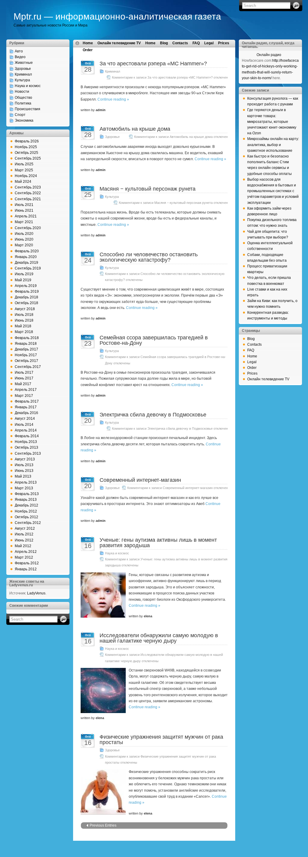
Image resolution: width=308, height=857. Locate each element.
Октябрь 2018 (26, 303)
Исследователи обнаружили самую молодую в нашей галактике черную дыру (159, 638)
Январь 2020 (26, 257)
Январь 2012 (26, 569)
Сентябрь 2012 (28, 523)
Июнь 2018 (24, 320)
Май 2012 (23, 546)
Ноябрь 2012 (26, 511)
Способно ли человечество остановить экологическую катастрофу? (149, 257)
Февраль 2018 (27, 338)
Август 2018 (25, 309)
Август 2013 (25, 459)
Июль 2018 (24, 315)
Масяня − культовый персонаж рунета (148, 189)
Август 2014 (25, 418)
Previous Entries (103, 825)
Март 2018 (24, 332)
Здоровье (23, 69)
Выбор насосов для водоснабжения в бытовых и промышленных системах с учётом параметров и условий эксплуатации (273, 191)
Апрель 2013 (26, 482)
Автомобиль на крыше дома (135, 129)
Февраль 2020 (27, 251)
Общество (23, 97)
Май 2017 (23, 384)
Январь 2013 (26, 499)
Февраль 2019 (27, 291)
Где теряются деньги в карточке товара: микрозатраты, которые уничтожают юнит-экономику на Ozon (271, 121)
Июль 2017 (24, 372)
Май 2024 (23, 181)
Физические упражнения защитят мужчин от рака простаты (161, 739)
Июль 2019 (24, 274)
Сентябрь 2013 (28, 453)
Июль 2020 (24, 234)
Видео (20, 57)
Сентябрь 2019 (28, 268)
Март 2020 (24, 245)
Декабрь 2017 (26, 349)
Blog (164, 43)
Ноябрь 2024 (26, 176)
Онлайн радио (269, 55)
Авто (19, 51)
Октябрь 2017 (26, 361)
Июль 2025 (24, 164)
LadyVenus (36, 593)
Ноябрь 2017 (26, 355)
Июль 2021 (24, 205)
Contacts (180, 43)
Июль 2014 (24, 424)
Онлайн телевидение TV (119, 43)
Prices (223, 43)
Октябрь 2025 (26, 153)
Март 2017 (24, 396)
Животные (24, 63)
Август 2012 (25, 528)
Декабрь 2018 (26, 297)
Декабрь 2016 (26, 413)
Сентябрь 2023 (28, 187)
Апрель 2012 (26, 552)
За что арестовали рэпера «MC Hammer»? (153, 64)
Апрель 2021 (26, 216)
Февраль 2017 (27, 401)
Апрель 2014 (26, 430)
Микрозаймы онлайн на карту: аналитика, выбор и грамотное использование (273, 144)
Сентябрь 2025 (28, 158)
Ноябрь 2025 (26, 147)
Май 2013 (23, 476)
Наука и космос (28, 86)
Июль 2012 (24, 534)
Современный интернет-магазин (140, 480)
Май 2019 (23, 280)
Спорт (20, 115)
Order (88, 50)
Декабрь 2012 (26, 505)
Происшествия (27, 109)
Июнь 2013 (24, 471)
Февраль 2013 (27, 494)
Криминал (23, 74)
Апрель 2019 (26, 286)
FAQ (196, 43)
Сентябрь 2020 (28, 228)
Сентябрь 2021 (28, 199)
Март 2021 (24, 222)
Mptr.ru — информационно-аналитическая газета (117, 16)
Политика (23, 103)
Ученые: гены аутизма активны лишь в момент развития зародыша (158, 542)
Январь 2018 (26, 343)
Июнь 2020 (24, 239)
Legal (209, 43)
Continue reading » (113, 99)
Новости (22, 91)
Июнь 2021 (24, 210)
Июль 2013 (24, 465)
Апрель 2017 (26, 390)
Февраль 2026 (27, 141)
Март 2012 (24, 557)
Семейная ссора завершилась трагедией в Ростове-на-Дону (154, 340)
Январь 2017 (26, 407)
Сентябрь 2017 (28, 367)
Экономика (24, 120)
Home (88, 43)
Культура (22, 80)
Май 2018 (23, 326)
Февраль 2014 (27, 436)
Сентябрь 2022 (28, 193)
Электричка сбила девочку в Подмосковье (153, 415)
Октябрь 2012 (26, 517)
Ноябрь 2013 (26, 442)
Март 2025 (24, 170)
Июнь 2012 (24, 540)
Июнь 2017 (24, 378)
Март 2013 (24, 488)
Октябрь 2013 (26, 447)
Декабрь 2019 (26, 262)
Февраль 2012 (27, 563)
